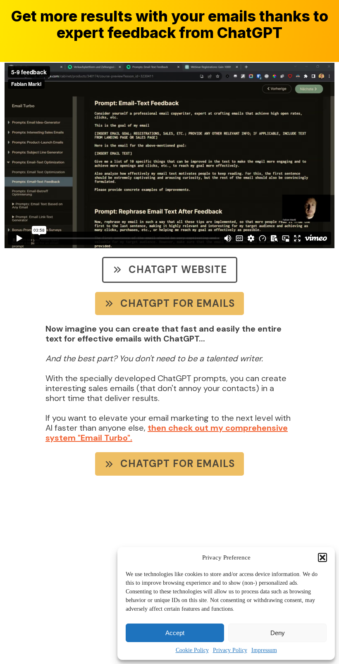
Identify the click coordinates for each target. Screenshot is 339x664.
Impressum (264, 650)
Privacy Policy (230, 650)
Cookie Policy (192, 650)
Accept (174, 632)
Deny (277, 632)
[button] (322, 557)
